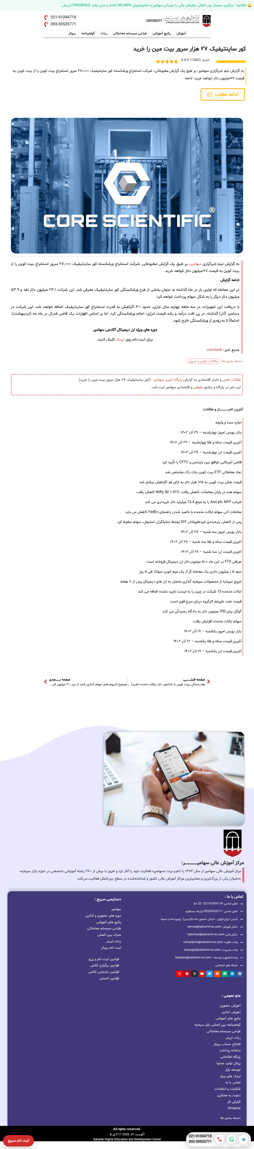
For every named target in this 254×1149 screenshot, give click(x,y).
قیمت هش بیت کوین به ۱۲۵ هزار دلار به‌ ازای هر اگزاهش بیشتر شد (190, 482)
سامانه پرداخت (230, 1050)
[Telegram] (243, 1139)
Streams (234, 1108)
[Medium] (225, 974)
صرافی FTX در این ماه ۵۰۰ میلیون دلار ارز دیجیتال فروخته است (194, 561)
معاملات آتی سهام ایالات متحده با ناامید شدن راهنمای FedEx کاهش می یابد (183, 512)
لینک (120, 339)
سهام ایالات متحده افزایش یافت (217, 621)
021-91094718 (200, 1136)
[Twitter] (209, 974)
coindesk (214, 350)
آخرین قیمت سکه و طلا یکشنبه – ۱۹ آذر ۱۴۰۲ (207, 641)
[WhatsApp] (231, 1139)
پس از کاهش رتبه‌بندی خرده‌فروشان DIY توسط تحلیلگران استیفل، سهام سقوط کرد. (179, 522)
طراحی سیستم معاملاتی (130, 33)
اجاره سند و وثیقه (228, 422)
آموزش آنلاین (231, 1012)
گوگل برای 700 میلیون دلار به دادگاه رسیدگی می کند (202, 611)
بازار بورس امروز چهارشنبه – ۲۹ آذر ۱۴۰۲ (211, 432)
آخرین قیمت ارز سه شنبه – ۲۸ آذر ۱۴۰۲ (211, 551)
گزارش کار (234, 1102)
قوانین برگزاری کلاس (104, 965)
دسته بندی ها (231, 1118)
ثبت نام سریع (18, 1140)
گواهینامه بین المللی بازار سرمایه (217, 1024)
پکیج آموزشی (162, 33)
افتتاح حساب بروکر (227, 1044)
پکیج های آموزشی (108, 922)
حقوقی (198, 387)
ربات (103, 33)
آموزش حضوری (230, 1005)
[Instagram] (194, 974)
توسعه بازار (233, 1069)
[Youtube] (202, 974)
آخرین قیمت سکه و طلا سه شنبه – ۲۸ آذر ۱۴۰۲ (206, 542)
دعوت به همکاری (229, 1095)
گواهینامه (88, 33)
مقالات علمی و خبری (203, 361)
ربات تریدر (113, 941)
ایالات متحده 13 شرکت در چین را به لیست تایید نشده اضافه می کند (190, 591)
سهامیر (195, 264)
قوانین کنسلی (109, 978)
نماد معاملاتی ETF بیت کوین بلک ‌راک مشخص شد (203, 472)
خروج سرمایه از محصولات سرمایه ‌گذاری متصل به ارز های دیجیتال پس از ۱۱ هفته (181, 581)
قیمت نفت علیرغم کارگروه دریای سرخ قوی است (206, 601)
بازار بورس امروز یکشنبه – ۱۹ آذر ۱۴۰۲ (213, 631)
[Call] (219, 1139)
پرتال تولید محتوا (229, 1063)
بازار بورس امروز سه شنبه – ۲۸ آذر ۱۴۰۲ (211, 532)
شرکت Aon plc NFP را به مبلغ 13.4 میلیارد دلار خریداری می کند (193, 502)
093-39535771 (200, 1142)
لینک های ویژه (230, 1076)
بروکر (72, 33)
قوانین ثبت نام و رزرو (104, 959)
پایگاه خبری (173, 380)
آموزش (181, 33)
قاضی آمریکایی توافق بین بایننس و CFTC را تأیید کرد (202, 462)
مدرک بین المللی (109, 934)
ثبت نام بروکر (111, 947)
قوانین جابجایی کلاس (104, 972)
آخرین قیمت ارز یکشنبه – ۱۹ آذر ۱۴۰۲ (213, 651)
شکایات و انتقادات (227, 1089)
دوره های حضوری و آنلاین (103, 915)
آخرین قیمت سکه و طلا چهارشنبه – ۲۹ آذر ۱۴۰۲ (206, 442)
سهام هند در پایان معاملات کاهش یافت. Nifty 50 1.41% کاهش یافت (189, 492)
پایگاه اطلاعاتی (231, 1057)
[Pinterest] (187, 974)
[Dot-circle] (179, 974)
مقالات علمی (231, 380)
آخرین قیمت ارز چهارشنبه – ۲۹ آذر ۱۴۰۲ (211, 452)
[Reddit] (217, 974)
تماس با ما (233, 1082)
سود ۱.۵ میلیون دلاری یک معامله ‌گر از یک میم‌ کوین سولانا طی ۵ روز (190, 571)
